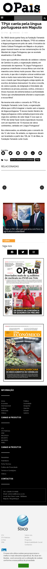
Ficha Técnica (6, 464)
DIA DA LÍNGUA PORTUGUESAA (22, 160)
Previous (4, 187)
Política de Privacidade (9, 467)
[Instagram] (34, 252)
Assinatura (5, 461)
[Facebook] (12, 252)
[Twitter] (23, 252)
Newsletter (5, 457)
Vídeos (3, 474)
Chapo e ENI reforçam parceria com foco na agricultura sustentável (23, 230)
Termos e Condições (8, 470)
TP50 (38, 160)
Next (42, 187)
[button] (2, 17)
